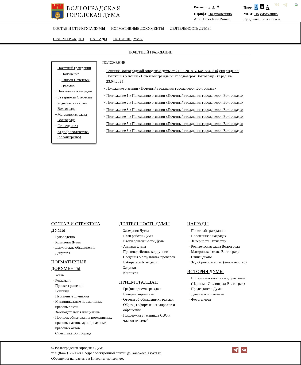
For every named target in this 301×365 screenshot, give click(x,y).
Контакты (130, 273)
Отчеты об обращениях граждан (148, 299)
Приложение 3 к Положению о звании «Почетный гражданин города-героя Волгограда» (174, 109)
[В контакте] (244, 349)
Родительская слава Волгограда (215, 246)
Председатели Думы (206, 289)
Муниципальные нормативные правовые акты (78, 304)
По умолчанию (220, 14)
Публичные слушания (72, 296)
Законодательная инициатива (77, 312)
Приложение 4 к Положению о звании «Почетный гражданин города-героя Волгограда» (174, 116)
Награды (98, 39)
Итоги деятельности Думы (143, 241)
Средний (252, 19)
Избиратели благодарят (141, 262)
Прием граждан (68, 39)
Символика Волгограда (73, 333)
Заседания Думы (136, 231)
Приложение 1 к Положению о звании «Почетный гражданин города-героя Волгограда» (174, 95)
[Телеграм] (235, 349)
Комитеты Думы (68, 242)
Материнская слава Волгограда (215, 252)
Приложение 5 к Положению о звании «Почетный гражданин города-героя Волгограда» (174, 124)
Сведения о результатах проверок (149, 257)
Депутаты (62, 253)
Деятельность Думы (190, 28)
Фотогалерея (201, 299)
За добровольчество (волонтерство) (219, 262)
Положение (70, 74)
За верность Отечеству (75, 97)
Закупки (129, 268)
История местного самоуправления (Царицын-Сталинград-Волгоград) (218, 280)
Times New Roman (216, 19)
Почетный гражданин (74, 68)
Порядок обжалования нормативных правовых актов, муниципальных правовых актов (83, 322)
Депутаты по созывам (207, 294)
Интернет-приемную (107, 358)
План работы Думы (138, 236)
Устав (59, 275)
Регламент (63, 280)
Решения (62, 291)
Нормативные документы (137, 28)
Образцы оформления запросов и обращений (149, 307)
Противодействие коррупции (145, 252)
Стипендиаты (67, 126)
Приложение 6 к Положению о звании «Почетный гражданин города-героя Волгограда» (174, 130)
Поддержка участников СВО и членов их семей (146, 318)
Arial (197, 19)
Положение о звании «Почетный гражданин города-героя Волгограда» (161, 88)
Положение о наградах (75, 91)
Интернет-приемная (138, 294)
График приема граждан (142, 289)
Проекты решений (69, 286)
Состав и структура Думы (79, 28)
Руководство (65, 237)
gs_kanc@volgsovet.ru (144, 353)
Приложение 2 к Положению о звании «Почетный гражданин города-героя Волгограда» (174, 102)
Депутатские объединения (75, 247)
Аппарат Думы (134, 246)
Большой (270, 19)
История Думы (128, 39)
